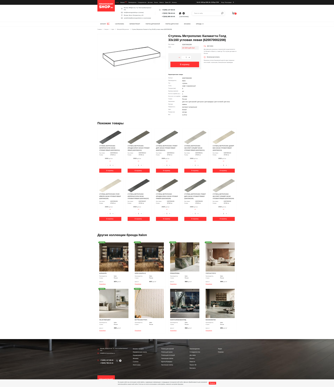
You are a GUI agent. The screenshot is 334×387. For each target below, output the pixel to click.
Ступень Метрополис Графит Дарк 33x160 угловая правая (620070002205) (195, 196)
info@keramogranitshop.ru (131, 12)
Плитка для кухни (171, 24)
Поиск (222, 13)
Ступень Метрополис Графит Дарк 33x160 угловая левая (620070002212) (166, 148)
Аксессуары (137, 365)
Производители (132, 2)
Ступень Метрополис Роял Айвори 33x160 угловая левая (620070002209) (110, 196)
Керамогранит (135, 24)
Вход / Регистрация (226, 2)
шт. (179, 57)
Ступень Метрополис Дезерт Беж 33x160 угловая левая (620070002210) (223, 148)
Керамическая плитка (140, 352)
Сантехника (119, 24)
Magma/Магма (211, 320)
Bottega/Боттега (141, 320)
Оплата (156, 2)
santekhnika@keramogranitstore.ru (133, 18)
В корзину (184, 64)
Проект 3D (167, 2)
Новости (161, 2)
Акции (117, 2)
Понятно (212, 383)
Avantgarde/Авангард (178, 320)
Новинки (122, 2)
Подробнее (102, 284)
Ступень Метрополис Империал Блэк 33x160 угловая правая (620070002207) (138, 196)
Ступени (135, 361)
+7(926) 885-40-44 (168, 16)
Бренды (199, 24)
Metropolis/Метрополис (123, 29)
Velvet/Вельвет (104, 320)
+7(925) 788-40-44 (168, 13)
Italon (112, 29)
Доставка (150, 2)
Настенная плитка (167, 365)
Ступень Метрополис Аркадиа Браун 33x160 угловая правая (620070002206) (167, 196)
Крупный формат (166, 361)
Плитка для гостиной (168, 355)
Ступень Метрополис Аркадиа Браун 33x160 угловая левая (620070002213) (138, 148)
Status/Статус (211, 273)
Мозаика (187, 24)
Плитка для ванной (153, 24)
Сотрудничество (142, 2)
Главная (99, 29)
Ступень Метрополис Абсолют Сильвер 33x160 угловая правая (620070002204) (223, 196)
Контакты (174, 2)
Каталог (103, 24)
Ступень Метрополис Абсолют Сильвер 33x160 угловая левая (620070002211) (194, 148)
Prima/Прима (174, 273)
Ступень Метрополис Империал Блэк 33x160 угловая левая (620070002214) (109, 148)
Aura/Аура (103, 273)
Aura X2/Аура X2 (140, 273)
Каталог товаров (138, 349)
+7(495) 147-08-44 (168, 10)
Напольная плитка (167, 358)
